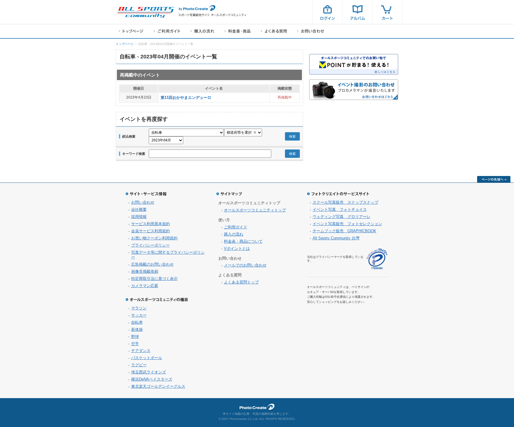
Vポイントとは (237, 248)
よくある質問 (273, 31)
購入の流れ (202, 31)
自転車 (137, 322)
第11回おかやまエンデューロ (186, 97)
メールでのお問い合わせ (245, 265)
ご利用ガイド (166, 31)
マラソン (139, 308)
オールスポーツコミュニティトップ (255, 210)
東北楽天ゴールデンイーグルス (158, 386)
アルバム (357, 12)
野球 (135, 336)
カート (387, 12)
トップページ (131, 31)
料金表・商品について (243, 241)
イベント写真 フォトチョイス (340, 209)
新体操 (137, 329)
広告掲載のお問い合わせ (152, 264)
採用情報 (139, 216)
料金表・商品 (237, 31)
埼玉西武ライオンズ (148, 372)
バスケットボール (146, 358)
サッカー (139, 315)
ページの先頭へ (493, 179)
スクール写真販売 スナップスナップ (345, 202)
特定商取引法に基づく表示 (154, 278)
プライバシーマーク (376, 258)
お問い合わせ (311, 31)
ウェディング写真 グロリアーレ (342, 216)
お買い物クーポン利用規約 (154, 238)
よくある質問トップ (241, 282)
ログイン (327, 12)
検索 (292, 136)
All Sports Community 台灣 (336, 238)
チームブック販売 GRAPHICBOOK (344, 231)
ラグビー (139, 365)
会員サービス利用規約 (150, 231)
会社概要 (139, 209)
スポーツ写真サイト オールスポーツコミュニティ (145, 12)
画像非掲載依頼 (144, 271)
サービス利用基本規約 (150, 224)
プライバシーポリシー (150, 245)
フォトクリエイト (257, 406)
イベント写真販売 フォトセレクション (347, 224)
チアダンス (141, 350)
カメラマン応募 (144, 285)
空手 (135, 344)
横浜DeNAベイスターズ (151, 379)
